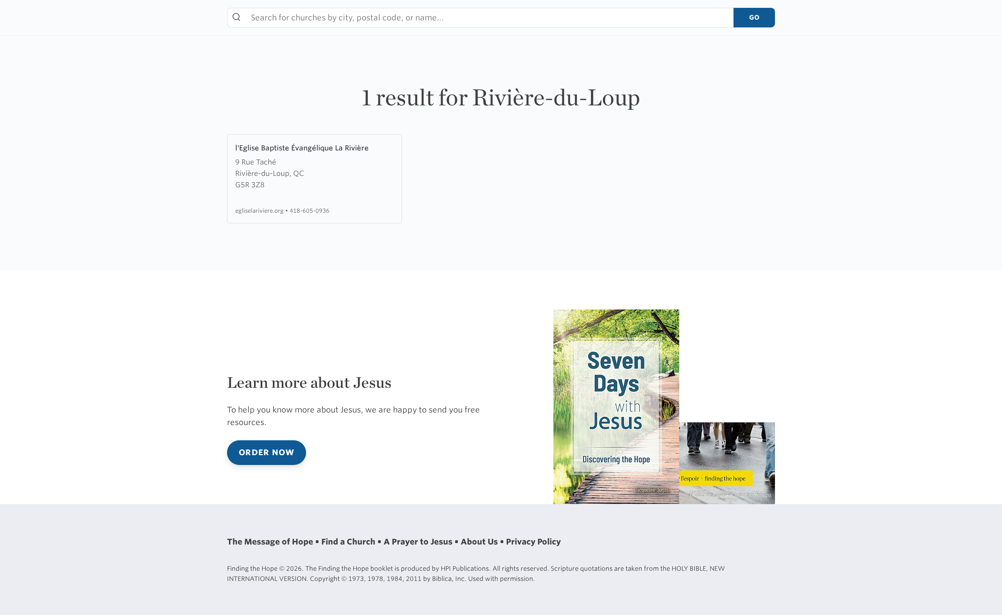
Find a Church (349, 541)
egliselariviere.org (260, 210)
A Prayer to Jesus (419, 541)
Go (754, 17)
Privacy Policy (533, 541)
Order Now (266, 452)
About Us (480, 541)
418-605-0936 (310, 210)
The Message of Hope (271, 541)
